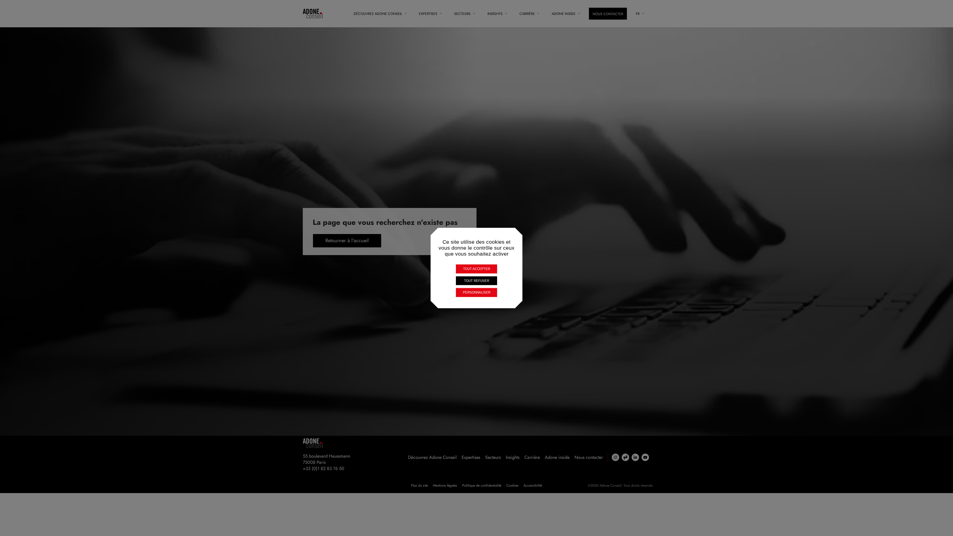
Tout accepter (476, 269)
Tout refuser (476, 280)
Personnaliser (476, 292)
